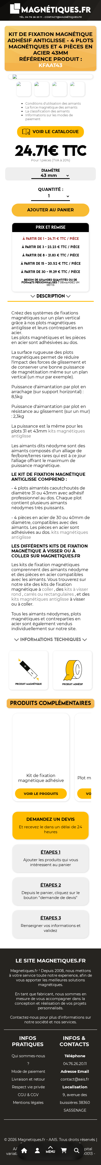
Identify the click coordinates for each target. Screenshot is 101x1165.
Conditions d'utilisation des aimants (53, 103)
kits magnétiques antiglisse (40, 599)
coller (47, 589)
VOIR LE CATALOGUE (56, 131)
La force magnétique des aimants (51, 107)
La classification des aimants (47, 111)
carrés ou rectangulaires (49, 594)
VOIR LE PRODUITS (41, 794)
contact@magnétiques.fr (63, 17)
